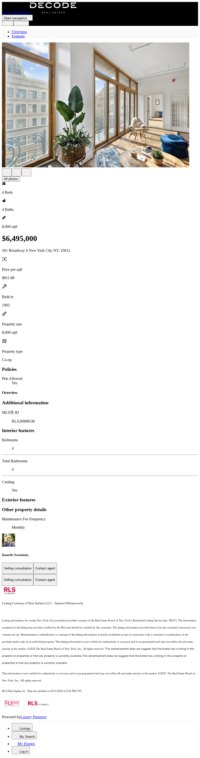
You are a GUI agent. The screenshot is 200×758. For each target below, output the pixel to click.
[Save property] (16, 172)
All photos (11, 179)
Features (18, 36)
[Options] (7, 172)
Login (7, 23)
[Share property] (26, 172)
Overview (19, 32)
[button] (100, 105)
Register (21, 23)
